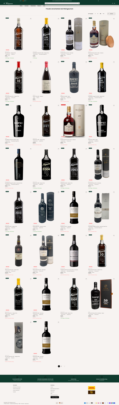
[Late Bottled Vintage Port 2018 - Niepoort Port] (46, 34)
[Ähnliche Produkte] (31, 19)
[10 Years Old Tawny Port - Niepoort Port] (18, 77)
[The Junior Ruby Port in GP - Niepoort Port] (18, 337)
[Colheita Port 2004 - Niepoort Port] (46, 164)
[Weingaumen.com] (9, 3)
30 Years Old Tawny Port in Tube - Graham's (95, 52)
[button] (4, 3)
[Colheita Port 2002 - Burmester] (46, 337)
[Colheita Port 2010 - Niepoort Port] (18, 207)
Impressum (52, 391)
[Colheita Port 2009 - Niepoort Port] (74, 294)
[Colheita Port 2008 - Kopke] (74, 77)
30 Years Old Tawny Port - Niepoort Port (95, 269)
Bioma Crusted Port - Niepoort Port (11, 313)
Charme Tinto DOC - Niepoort (38, 96)
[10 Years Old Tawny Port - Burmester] (74, 34)
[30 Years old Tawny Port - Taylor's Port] (18, 251)
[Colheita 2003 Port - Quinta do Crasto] (46, 207)
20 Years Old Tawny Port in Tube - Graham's (68, 139)
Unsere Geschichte (16, 390)
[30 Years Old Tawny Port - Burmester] (46, 251)
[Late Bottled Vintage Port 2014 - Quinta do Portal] (18, 164)
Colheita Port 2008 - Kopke (65, 96)
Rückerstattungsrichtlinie (55, 388)
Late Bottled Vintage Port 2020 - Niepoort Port (96, 96)
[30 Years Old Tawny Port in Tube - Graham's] (101, 34)
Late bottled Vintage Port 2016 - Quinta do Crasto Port (97, 226)
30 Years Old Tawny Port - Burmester (39, 269)
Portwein (26, 5)
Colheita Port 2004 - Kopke (93, 139)
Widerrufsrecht (6, 403)
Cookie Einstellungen (16, 388)
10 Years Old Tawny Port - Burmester (67, 52)
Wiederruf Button (55, 397)
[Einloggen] (112, 3)
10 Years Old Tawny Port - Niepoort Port (12, 96)
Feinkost (39, 5)
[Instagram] (98, 0)
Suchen (52, 387)
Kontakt (14, 391)
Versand (22, 403)
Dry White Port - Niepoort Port (10, 52)
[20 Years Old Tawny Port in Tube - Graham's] (74, 121)
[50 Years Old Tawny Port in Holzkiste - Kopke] (101, 294)
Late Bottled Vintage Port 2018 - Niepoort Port (41, 52)
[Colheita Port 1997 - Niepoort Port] (46, 121)
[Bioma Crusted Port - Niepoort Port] (18, 294)
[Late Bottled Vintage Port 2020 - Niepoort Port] (101, 77)
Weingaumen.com (12, 402)
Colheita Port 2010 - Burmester (38, 313)
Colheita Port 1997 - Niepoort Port (39, 139)
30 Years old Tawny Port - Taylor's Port (12, 269)
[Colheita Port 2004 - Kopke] (101, 121)
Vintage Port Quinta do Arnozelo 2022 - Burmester (69, 269)
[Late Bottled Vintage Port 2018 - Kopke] (18, 121)
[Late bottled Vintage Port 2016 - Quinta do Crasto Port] (101, 207)
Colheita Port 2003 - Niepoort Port (66, 183)
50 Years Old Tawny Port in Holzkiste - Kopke (96, 313)
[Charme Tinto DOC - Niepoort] (46, 77)
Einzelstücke (33, 5)
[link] (97, 390)
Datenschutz (53, 390)
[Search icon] (79, 3)
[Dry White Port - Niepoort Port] (18, 34)
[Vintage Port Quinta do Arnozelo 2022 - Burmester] (74, 251)
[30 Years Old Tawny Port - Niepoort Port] (101, 251)
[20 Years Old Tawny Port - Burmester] (101, 164)
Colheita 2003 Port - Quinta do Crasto (39, 226)
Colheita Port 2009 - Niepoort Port (66, 313)
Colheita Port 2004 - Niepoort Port (39, 183)
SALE (44, 5)
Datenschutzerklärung (14, 403)
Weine (21, 5)
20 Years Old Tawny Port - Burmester (94, 183)
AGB (51, 393)
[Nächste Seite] (64, 366)
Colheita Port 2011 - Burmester (66, 226)
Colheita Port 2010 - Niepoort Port (11, 226)
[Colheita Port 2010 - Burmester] (46, 294)
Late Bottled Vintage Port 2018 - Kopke (12, 139)
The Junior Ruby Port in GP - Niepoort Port (12, 356)
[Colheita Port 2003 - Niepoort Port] (74, 164)
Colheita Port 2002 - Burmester (38, 356)
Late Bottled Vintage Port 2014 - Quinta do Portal (13, 183)
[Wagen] (114, 3)
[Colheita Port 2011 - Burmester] (74, 207)
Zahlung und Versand (16, 387)
